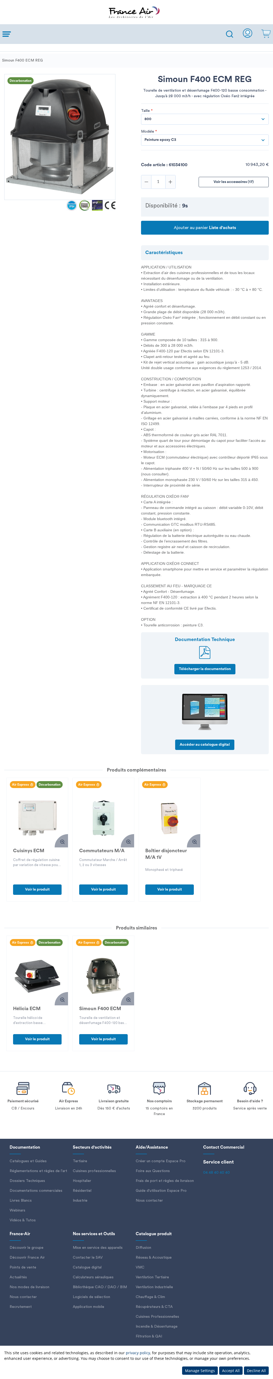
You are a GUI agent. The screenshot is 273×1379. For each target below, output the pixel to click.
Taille (147, 111)
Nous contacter (149, 1200)
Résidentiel (82, 1191)
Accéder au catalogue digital (205, 744)
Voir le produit (37, 889)
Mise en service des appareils (98, 1248)
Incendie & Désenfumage (157, 1326)
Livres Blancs (21, 1200)
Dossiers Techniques (27, 1181)
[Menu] (111, 34)
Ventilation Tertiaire (152, 1277)
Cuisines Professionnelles (157, 1317)
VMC (140, 1267)
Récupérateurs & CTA (154, 1307)
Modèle (149, 131)
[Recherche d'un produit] (229, 34)
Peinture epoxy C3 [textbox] (160, 140)
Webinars (17, 1210)
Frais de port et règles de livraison (165, 1181)
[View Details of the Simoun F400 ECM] (103, 975)
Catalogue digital (87, 1267)
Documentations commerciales (36, 1191)
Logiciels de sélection (91, 1297)
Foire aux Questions (153, 1171)
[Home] (136, 12)
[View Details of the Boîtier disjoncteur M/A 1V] (169, 818)
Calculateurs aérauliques (93, 1277)
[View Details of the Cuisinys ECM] (37, 818)
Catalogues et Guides (28, 1161)
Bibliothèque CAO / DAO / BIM (100, 1287)
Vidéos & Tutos (23, 1220)
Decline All (256, 1370)
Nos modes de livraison (29, 1287)
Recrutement (21, 1307)
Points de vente (23, 1267)
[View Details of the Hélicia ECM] (37, 975)
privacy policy (138, 1352)
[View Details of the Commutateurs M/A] (103, 818)
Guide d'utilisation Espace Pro (161, 1191)
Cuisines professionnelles (94, 1171)
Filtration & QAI (149, 1336)
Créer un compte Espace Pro (161, 1161)
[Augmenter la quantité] (170, 182)
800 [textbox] (147, 119)
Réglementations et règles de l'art (38, 1171)
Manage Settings (200, 1370)
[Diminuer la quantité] (146, 182)
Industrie (80, 1200)
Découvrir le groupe (26, 1248)
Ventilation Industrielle (154, 1287)
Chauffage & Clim (150, 1297)
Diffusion (143, 1248)
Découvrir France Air (27, 1257)
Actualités (18, 1277)
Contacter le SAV (88, 1257)
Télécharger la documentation (205, 669)
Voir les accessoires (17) (234, 182)
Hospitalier (82, 1181)
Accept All (231, 1370)
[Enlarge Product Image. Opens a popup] (61, 840)
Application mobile (88, 1307)
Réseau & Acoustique (154, 1257)
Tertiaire (80, 1161)
